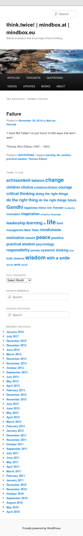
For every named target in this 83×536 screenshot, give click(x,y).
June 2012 (13, 408)
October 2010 (15, 494)
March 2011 (13, 471)
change (54, 179)
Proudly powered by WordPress (41, 528)
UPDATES (29, 86)
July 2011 (12, 453)
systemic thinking (54, 250)
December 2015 (16, 341)
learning (50, 155)
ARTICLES (13, 77)
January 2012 (15, 431)
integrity (45, 214)
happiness (31, 208)
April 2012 (13, 417)
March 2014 (13, 354)
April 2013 (13, 386)
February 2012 (15, 426)
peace (43, 237)
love (60, 223)
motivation (15, 237)
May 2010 (12, 507)
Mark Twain (31, 230)
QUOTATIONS (55, 77)
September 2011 (16, 449)
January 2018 (15, 332)
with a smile (58, 258)
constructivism (45, 187)
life (58, 155)
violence (18, 258)
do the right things (53, 200)
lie (44, 223)
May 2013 (12, 381)
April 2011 (13, 466)
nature (30, 237)
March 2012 (13, 422)
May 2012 (12, 413)
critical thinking (20, 193)
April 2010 (13, 512)
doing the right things (52, 193)
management (14, 230)
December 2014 (16, 345)
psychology (45, 244)
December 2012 (16, 395)
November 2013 (16, 363)
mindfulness (50, 229)
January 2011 (15, 480)
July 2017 (12, 336)
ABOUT (60, 86)
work (17, 264)
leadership (16, 223)
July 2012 (12, 404)
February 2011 (15, 476)
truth (9, 258)
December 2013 (16, 359)
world (24, 264)
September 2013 (16, 372)
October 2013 (15, 368)
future (72, 200)
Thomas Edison (37, 159)
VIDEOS (12, 86)
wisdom (35, 257)
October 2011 (15, 444)
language (56, 214)
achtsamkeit (18, 180)
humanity (69, 207)
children (13, 187)
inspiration (30, 213)
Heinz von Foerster (51, 208)
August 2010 (14, 502)
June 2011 (13, 458)
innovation (13, 214)
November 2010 (16, 489)
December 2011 (16, 435)
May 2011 (12, 462)
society (35, 250)
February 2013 (15, 390)
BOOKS (45, 86)
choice (27, 187)
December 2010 (16, 485)
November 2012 (16, 399)
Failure (13, 113)
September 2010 (16, 498)
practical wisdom (16, 159)
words (9, 264)
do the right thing (22, 200)
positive (66, 155)
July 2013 (12, 377)
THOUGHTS (33, 77)
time (71, 250)
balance (37, 180)
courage (65, 187)
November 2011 (16, 440)
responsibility (18, 249)
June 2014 (13, 350)
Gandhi (14, 207)
